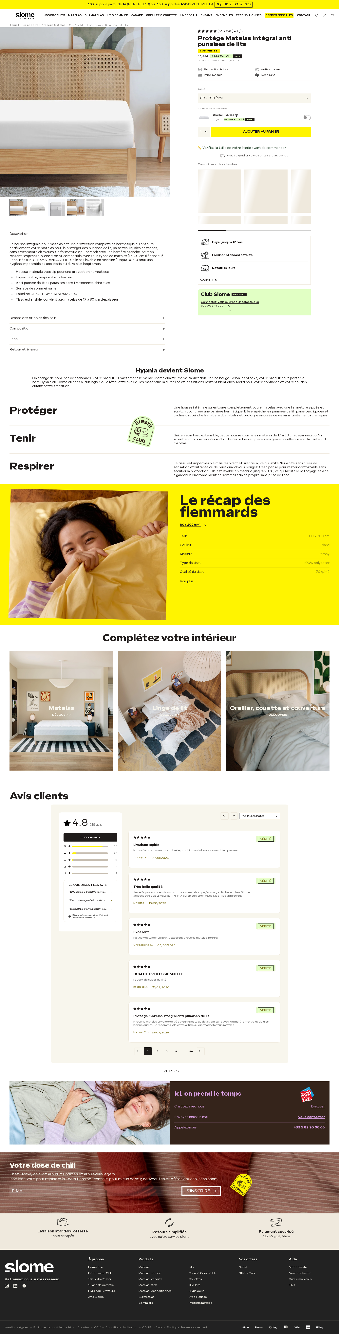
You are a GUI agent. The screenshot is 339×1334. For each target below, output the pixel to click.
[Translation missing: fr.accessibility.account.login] (324, 15)
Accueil (14, 25)
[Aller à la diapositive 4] (21, 193)
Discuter (318, 1106)
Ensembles (224, 15)
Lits (191, 1267)
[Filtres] (233, 816)
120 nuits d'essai (99, 1279)
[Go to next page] (201, 1051)
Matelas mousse (150, 1273)
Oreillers (194, 1285)
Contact (304, 15)
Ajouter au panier (261, 132)
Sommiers (146, 1302)
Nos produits (54, 15)
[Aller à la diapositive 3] (18, 193)
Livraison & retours (101, 1291)
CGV (97, 1327)
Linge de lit (189, 15)
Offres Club (247, 1273)
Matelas (74, 15)
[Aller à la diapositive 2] (15, 193)
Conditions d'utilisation (121, 1327)
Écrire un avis (90, 837)
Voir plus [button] (208, 280)
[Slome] (25, 15)
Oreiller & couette (161, 15)
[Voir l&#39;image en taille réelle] (85, 112)
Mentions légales (16, 1327)
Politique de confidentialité (52, 1327)
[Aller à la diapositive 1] (12, 193)
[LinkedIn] (15, 1286)
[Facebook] (24, 1286)
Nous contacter (311, 1117)
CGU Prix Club (152, 1327)
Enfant (206, 15)
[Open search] (224, 816)
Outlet (243, 1267)
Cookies (83, 1327)
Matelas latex (148, 1285)
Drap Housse (198, 1297)
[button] (316, 15)
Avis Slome (96, 1297)
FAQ (292, 1285)
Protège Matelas (53, 25)
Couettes (195, 1279)
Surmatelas (94, 15)
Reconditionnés (249, 15)
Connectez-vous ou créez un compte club (230, 301)
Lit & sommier (117, 15)
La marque (95, 1267)
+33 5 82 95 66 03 (309, 1127)
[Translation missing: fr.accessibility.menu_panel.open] (9, 15)
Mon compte (298, 1267)
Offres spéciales (279, 15)
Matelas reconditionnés (155, 1291)
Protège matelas (200, 1302)
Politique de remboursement (187, 1327)
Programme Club (100, 1273)
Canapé (137, 15)
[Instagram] (7, 1286)
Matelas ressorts (150, 1279)
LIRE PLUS (169, 1071)
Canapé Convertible (203, 1273)
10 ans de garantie (101, 1285)
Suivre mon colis (300, 1279)
